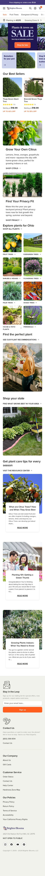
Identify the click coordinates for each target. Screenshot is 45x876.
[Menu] (5, 8)
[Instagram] (5, 844)
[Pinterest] (24, 844)
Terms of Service (10, 810)
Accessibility (8, 815)
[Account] (35, 8)
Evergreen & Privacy (29, 14)
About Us (7, 760)
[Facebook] (11, 844)
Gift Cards (7, 764)
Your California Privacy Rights (15, 819)
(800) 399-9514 (9, 739)
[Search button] (30, 8)
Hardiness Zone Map (11, 790)
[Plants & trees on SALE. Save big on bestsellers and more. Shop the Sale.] (22, 36)
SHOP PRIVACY (12, 220)
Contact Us (7, 743)
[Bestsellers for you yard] (18, 60)
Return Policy (8, 806)
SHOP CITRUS (12, 168)
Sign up (22, 710)
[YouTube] (17, 844)
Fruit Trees (14, 14)
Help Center (8, 785)
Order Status (8, 777)
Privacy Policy (8, 802)
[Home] (14, 8)
